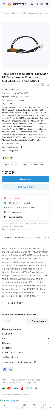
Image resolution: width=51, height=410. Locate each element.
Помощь (6, 343)
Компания (7, 333)
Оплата (36, 237)
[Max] (4, 369)
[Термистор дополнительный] (25, 45)
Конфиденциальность (11, 394)
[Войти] (42, 4)
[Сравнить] (42, 84)
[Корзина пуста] (47, 4)
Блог (4, 338)
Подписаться (39, 321)
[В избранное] (37, 84)
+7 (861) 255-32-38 (11, 352)
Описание (6, 237)
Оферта (26, 394)
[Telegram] (10, 369)
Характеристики (22, 237)
